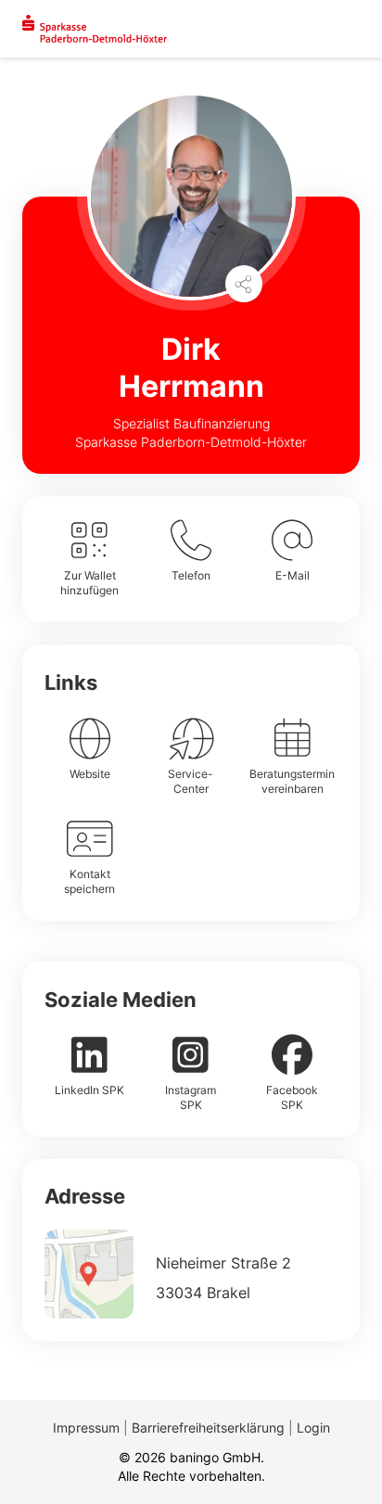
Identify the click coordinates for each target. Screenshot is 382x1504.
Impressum (86, 1427)
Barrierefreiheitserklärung (208, 1427)
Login (313, 1427)
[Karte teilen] (243, 283)
